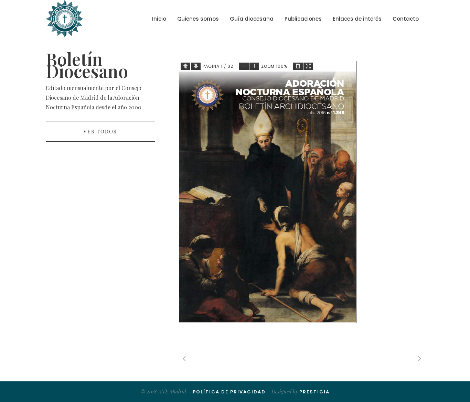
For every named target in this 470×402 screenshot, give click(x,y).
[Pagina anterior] (185, 66)
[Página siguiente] (196, 66)
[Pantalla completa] (308, 66)
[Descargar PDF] (298, 66)
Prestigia (314, 392)
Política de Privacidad (229, 392)
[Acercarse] (254, 66)
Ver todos (100, 131)
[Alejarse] (244, 66)
